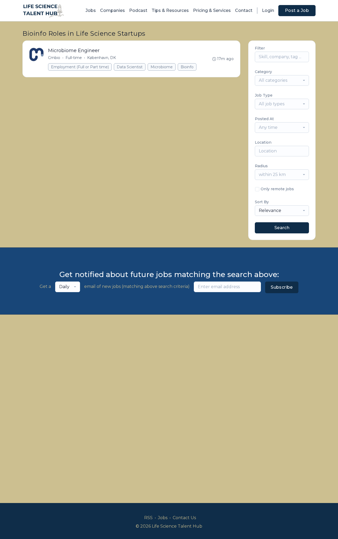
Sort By (262, 202)
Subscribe (282, 287)
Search (281, 227)
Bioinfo (187, 67)
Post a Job (297, 10)
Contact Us (184, 517)
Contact (243, 10)
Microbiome (162, 67)
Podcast (138, 10)
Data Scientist (130, 67)
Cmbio (54, 57)
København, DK (101, 57)
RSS (148, 517)
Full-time (73, 57)
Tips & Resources (170, 10)
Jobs (91, 10)
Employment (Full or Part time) (80, 67)
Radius (261, 166)
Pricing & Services (212, 10)
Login (268, 10)
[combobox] (282, 80)
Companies (112, 10)
